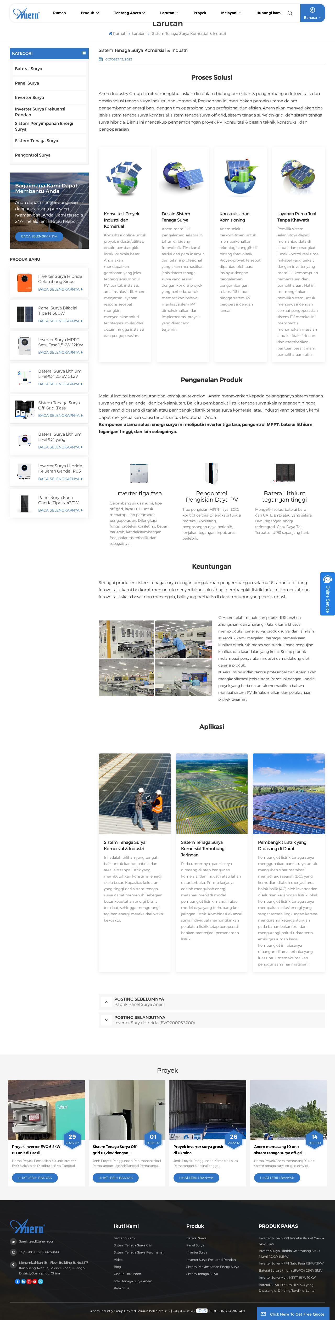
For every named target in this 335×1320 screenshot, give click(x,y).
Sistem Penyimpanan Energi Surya (44, 126)
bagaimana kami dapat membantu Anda (46, 188)
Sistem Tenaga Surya (36, 140)
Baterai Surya (28, 68)
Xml (167, 1311)
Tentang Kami (125, 1238)
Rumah (59, 13)
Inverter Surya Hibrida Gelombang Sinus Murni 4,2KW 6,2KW (60, 279)
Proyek (200, 13)
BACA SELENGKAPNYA (39, 236)
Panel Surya (27, 83)
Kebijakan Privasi (184, 1311)
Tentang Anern (127, 13)
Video (118, 1260)
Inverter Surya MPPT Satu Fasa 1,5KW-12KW (60, 342)
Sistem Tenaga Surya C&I (133, 1245)
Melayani (229, 13)
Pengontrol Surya (33, 155)
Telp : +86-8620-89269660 (39, 1252)
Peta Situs (121, 1288)
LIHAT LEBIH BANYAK (35, 1178)
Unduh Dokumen (127, 1274)
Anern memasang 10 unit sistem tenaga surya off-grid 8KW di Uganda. (279, 1150)
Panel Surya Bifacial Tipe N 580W (57, 311)
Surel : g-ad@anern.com (37, 1241)
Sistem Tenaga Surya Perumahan (139, 1252)
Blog (117, 1267)
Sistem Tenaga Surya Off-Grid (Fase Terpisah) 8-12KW (59, 405)
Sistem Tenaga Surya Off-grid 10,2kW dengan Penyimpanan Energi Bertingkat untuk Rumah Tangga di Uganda (115, 1150)
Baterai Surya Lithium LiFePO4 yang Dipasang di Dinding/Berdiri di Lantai (60, 437)
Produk (88, 13)
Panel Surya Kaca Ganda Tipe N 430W (58, 500)
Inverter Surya (29, 97)
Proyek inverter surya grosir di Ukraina (199, 1150)
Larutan (167, 13)
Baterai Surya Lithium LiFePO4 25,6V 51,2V (60, 374)
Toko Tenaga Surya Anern (133, 1281)
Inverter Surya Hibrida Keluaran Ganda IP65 (60, 468)
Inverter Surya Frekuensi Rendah (40, 112)
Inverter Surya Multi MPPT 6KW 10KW (287, 1277)
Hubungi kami (269, 13)
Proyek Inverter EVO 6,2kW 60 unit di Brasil (36, 1150)
